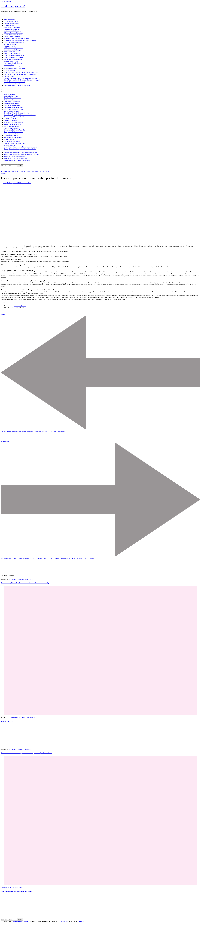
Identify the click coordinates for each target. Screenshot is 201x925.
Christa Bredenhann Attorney (13, 35)
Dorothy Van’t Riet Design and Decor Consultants (20, 74)
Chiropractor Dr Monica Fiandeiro (14, 55)
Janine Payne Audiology (11, 52)
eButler (3, 314)
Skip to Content (6, 2)
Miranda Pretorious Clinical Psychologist (17, 86)
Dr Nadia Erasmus (9, 71)
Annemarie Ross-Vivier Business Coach (16, 84)
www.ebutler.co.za (20, 306)
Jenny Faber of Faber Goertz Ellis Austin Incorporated (21, 72)
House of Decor (9, 76)
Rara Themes (64, 921)
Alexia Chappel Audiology (12, 50)
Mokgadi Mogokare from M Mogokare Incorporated (20, 78)
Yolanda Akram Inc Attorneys (13, 33)
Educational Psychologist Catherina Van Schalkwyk (20, 40)
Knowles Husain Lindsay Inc (12, 23)
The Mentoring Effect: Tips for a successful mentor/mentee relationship (25, 583)
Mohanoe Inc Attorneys (11, 29)
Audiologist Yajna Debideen (13, 59)
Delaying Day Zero (7, 721)
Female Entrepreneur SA (13, 6)
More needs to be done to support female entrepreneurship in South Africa (26, 753)
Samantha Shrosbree (10, 46)
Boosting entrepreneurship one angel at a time (16, 891)
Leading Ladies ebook (11, 21)
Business (3, 173)
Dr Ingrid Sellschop (10, 44)
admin (5, 183)
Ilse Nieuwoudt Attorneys (12, 31)
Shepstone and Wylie (11, 61)
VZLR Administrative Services (13, 48)
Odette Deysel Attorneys (12, 37)
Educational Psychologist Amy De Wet (16, 38)
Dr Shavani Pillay (9, 25)
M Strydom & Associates (12, 27)
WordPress (80, 921)
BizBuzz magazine (9, 20)
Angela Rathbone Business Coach (14, 82)
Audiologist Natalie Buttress (13, 63)
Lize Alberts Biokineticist (12, 67)
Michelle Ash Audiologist (12, 54)
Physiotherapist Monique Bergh (14, 42)
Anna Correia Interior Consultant (14, 69)
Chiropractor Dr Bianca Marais (13, 57)
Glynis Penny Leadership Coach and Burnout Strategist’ (21, 80)
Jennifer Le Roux (9, 65)
